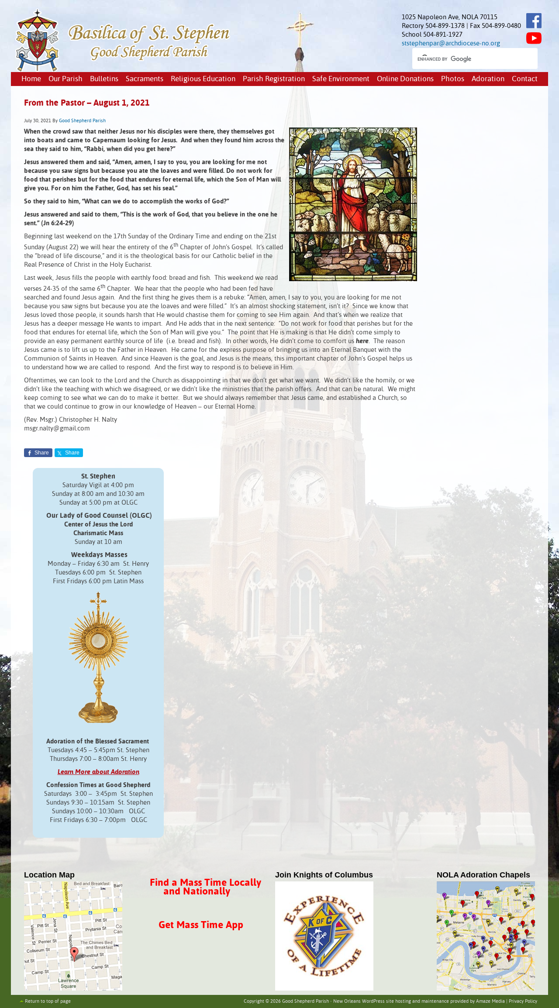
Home (31, 79)
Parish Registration (274, 79)
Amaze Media (490, 1001)
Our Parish (65, 79)
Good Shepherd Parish (82, 121)
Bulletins (104, 79)
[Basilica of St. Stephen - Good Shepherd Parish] (123, 70)
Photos (452, 79)
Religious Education (203, 79)
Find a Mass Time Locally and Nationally (205, 887)
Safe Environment (340, 79)
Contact (525, 79)
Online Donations (405, 79)
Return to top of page (48, 1001)
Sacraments (144, 79)
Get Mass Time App (201, 925)
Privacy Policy (523, 1001)
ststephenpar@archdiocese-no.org (451, 43)
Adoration (488, 79)
